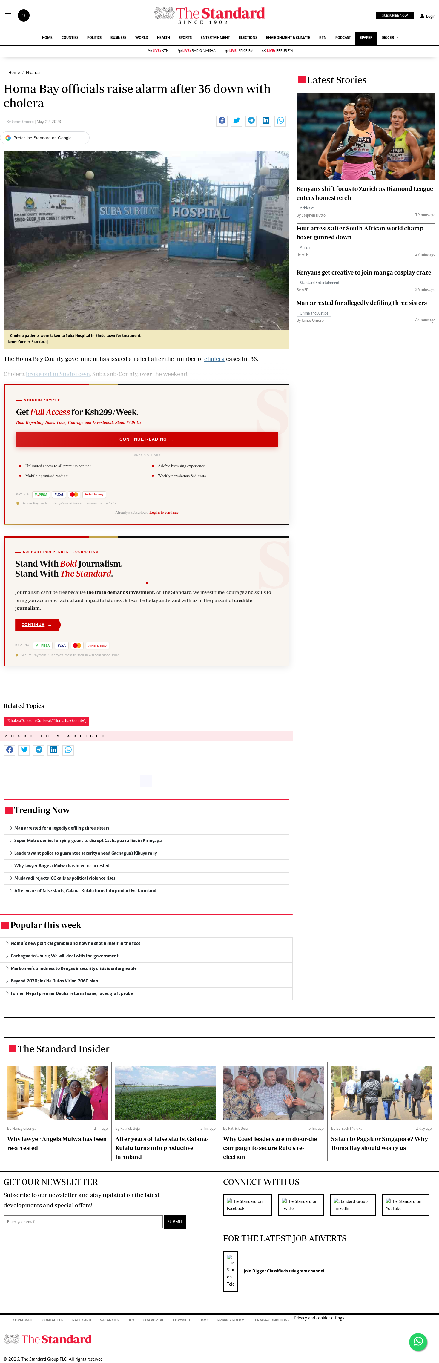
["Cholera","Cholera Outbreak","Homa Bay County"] (46, 721)
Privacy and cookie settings (319, 1318)
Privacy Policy (230, 1321)
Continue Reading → (147, 439)
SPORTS (185, 38)
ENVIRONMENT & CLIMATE (288, 38)
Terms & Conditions (271, 1321)
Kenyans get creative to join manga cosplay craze (364, 272)
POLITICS (94, 38)
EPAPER (366, 38)
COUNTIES (70, 38)
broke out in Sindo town (58, 373)
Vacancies (109, 1321)
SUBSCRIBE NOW (395, 16)
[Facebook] (250, 1205)
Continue (37, 624)
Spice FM (241, 51)
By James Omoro (21, 122)
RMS (204, 1321)
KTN (322, 38)
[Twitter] (304, 1205)
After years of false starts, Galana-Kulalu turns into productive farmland (161, 1147)
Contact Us (52, 1321)
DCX (131, 1321)
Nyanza (33, 72)
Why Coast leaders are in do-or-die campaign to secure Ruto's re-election (270, 1147)
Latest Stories (337, 79)
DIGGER (388, 38)
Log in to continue (164, 512)
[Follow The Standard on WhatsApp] (418, 1342)
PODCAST (343, 38)
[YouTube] (408, 1205)
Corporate (23, 1321)
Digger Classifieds (269, 1271)
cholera (214, 358)
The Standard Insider (64, 1048)
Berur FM (280, 51)
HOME (47, 38)
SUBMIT (174, 1222)
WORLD (141, 38)
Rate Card (81, 1321)
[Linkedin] (356, 1205)
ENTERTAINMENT (215, 38)
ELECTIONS (248, 38)
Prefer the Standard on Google (42, 137)
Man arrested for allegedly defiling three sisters (362, 302)
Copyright (182, 1321)
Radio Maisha (199, 51)
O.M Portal (153, 1321)
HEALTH (163, 38)
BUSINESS (118, 38)
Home (14, 72)
